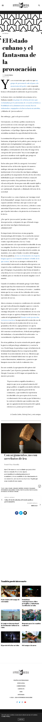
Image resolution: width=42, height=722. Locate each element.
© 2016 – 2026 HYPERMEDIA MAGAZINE (21, 697)
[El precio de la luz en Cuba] (10, 637)
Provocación (24, 490)
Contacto (21, 689)
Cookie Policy (5, 716)
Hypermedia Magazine (8, 490)
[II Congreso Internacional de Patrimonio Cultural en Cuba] (10, 615)
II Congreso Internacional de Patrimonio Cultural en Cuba (10, 625)
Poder (17, 490)
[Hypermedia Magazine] (21, 5)
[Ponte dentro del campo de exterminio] (10, 591)
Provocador (33, 490)
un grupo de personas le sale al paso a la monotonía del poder (24, 83)
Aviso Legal (21, 683)
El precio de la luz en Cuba (10, 645)
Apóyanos (21, 694)
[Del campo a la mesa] (31, 637)
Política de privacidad (21, 680)
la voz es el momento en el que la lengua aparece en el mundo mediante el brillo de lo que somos (20, 258)
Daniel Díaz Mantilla (11, 464)
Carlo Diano (9, 488)
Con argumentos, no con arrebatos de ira (20, 456)
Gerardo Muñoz (8, 75)
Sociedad (5, 33)
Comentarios (21, 686)
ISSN (21, 691)
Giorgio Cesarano (29, 488)
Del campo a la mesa (29, 645)
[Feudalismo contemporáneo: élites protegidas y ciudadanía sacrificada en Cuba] (31, 591)
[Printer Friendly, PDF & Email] (39, 486)
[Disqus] (21, 546)
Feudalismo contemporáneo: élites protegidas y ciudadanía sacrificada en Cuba (30, 602)
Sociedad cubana (13, 491)
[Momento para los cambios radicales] (31, 615)
